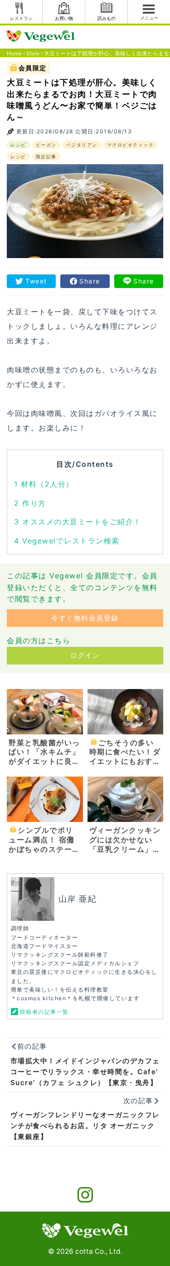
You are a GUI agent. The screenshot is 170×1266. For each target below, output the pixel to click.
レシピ (18, 144)
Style (32, 53)
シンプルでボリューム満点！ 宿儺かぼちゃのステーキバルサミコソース (44, 844)
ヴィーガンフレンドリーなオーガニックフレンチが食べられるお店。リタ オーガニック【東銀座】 (85, 1125)
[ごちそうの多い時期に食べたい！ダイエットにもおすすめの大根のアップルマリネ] (125, 711)
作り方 (30, 503)
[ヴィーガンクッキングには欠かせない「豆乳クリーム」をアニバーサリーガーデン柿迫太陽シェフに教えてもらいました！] (125, 798)
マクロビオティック (130, 144)
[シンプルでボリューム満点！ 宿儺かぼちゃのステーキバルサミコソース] (45, 798)
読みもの (106, 18)
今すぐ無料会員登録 (85, 618)
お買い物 (64, 18)
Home (14, 53)
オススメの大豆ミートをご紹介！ (77, 521)
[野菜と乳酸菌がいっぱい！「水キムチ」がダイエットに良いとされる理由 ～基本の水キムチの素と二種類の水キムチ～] (45, 711)
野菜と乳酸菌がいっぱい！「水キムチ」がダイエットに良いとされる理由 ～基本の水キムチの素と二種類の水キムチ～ (44, 766)
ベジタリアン (81, 144)
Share (89, 281)
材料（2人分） (44, 484)
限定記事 (46, 156)
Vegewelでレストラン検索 (67, 540)
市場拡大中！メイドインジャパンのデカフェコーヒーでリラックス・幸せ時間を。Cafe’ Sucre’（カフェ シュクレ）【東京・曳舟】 (85, 1071)
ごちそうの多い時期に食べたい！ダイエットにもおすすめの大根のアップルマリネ (125, 761)
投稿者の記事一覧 (44, 1011)
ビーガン (46, 144)
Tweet (36, 281)
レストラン (21, 18)
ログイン (85, 655)
